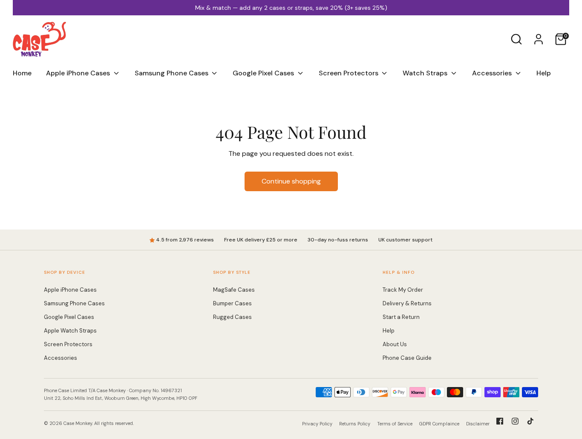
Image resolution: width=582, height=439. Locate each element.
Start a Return (401, 317)
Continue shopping (291, 181)
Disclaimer (478, 424)
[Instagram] (515, 421)
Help (543, 73)
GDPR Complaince (439, 424)
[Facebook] (499, 421)
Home (22, 73)
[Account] (538, 39)
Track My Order (403, 289)
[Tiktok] (530, 421)
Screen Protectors (349, 73)
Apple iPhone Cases (79, 73)
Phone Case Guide (407, 358)
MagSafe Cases (234, 289)
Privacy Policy (317, 424)
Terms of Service (394, 424)
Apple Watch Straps (70, 330)
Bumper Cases (232, 303)
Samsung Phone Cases (172, 73)
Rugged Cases (232, 317)
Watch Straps (426, 73)
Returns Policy (354, 424)
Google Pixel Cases (264, 73)
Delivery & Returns (407, 303)
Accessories (492, 73)
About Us (395, 344)
